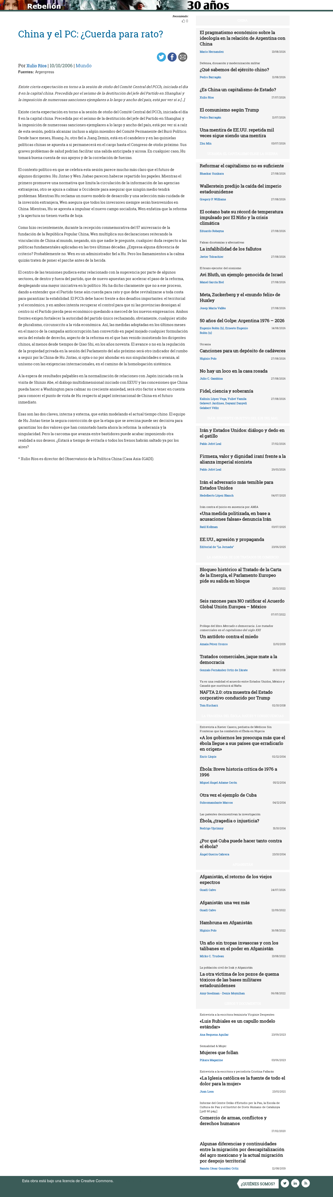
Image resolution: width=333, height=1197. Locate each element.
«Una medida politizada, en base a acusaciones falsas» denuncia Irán (235, 516)
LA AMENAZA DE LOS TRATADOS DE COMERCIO (243, 557)
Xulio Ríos (37, 65)
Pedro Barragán (210, 77)
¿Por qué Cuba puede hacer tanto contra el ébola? (241, 843)
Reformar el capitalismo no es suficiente (242, 166)
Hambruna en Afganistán (226, 922)
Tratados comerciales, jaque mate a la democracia (238, 659)
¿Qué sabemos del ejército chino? (234, 69)
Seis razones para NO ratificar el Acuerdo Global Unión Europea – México (242, 604)
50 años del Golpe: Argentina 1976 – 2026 (242, 320)
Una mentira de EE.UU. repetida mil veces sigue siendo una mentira (237, 132)
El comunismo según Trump (229, 110)
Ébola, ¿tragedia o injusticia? (229, 821)
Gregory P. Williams (213, 199)
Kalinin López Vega (213, 399)
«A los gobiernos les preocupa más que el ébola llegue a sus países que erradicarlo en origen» (242, 743)
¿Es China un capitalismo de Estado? (238, 89)
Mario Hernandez (212, 52)
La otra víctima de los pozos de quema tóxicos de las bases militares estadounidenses (239, 979)
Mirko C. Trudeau (212, 956)
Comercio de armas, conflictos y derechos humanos (233, 1120)
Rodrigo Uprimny (211, 828)
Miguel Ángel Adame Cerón (218, 782)
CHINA (243, 20)
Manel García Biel (212, 282)
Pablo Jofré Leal (210, 444)
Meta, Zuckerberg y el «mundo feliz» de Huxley (240, 297)
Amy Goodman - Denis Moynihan (222, 993)
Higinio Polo (208, 358)
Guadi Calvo (208, 890)
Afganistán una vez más (225, 902)
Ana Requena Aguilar (214, 1034)
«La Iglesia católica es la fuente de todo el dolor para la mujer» (242, 1081)
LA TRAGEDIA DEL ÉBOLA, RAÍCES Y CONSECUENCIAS (243, 716)
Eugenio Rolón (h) (212, 328)
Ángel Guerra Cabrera (214, 854)
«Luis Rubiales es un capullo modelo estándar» (237, 1024)
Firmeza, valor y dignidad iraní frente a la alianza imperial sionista (243, 459)
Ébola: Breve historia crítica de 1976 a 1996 (238, 772)
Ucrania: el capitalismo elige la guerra (242, 153)
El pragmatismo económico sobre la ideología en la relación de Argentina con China (242, 38)
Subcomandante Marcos (216, 802)
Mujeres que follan (219, 1052)
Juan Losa (207, 1091)
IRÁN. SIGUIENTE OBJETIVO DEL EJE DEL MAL (242, 418)
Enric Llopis (208, 756)
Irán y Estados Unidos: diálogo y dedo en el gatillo (242, 433)
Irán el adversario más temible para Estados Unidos (236, 485)
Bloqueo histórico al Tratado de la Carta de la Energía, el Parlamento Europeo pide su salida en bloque (240, 575)
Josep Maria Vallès (213, 308)
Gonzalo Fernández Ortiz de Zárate (224, 670)
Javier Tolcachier (211, 257)
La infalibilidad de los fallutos (230, 249)
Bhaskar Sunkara (212, 173)
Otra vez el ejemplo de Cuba (228, 795)
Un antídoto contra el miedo (229, 636)
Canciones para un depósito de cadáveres (243, 351)
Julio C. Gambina (211, 378)
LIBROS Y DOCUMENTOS (243, 1003)
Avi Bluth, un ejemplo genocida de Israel (241, 274)
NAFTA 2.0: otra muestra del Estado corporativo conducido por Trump (236, 695)
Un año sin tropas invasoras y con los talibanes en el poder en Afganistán (239, 945)
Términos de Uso (129, 1180)
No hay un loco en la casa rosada (233, 371)
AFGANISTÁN (243, 864)
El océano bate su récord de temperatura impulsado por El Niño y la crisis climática (241, 217)
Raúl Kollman (209, 527)
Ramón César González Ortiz (219, 1168)
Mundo (84, 65)
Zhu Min (206, 143)
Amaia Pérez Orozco (214, 644)
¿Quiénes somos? (258, 1183)
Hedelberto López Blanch (217, 495)
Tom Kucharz (209, 705)
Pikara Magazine (211, 1060)
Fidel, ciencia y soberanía (226, 391)
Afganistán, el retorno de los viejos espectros (236, 879)
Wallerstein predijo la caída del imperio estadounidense (240, 189)
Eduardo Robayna (212, 231)
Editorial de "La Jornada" (217, 547)
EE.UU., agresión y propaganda (232, 539)
